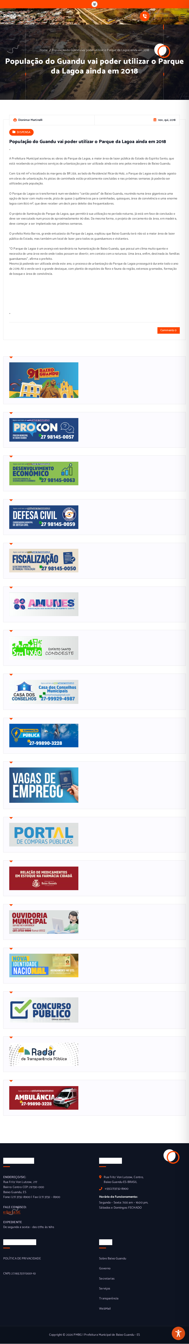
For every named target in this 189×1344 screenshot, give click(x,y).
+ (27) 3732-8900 (165, 18)
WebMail (105, 1308)
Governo (104, 1268)
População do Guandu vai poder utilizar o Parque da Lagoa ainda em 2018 (100, 50)
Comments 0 (168, 330)
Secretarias (107, 1278)
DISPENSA (23, 132)
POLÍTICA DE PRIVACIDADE (22, 1258)
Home (44, 50)
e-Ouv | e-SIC (12, 1212)
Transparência (108, 1298)
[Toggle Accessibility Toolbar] (178, 1333)
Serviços (104, 1288)
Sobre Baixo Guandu (112, 1258)
